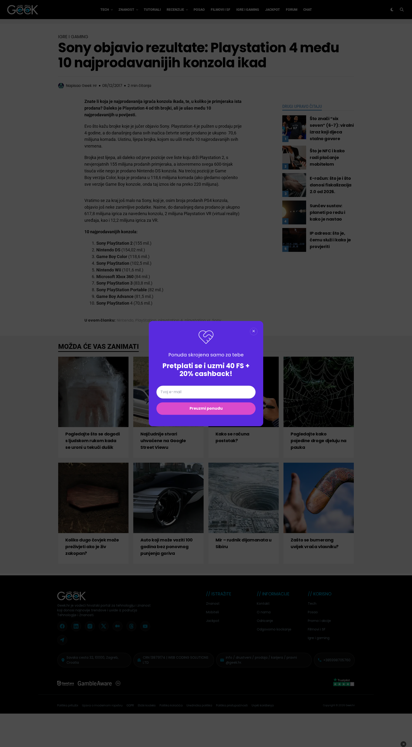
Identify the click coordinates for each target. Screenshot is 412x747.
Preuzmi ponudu (206, 408)
